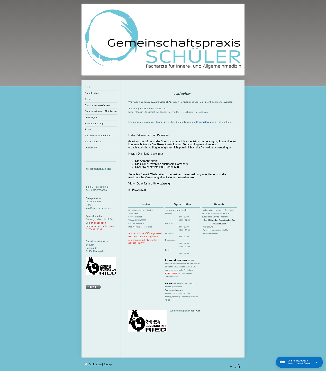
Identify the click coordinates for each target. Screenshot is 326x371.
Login (238, 364)
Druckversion (95, 364)
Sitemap (107, 364)
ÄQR (197, 310)
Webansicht (235, 367)
